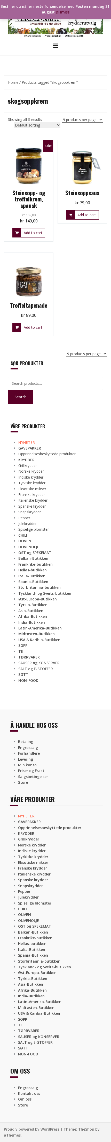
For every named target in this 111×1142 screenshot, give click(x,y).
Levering (25, 759)
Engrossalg (28, 747)
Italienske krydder (32, 500)
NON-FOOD (28, 680)
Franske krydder (31, 494)
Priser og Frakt (31, 770)
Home (13, 82)
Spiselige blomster (33, 529)
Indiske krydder (30, 477)
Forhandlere (29, 753)
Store (23, 782)
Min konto (27, 764)
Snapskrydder (29, 511)
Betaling (25, 741)
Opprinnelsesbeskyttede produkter (47, 453)
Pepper (24, 517)
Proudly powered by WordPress (31, 1129)
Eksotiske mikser (32, 488)
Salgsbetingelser (33, 776)
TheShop (86, 1129)
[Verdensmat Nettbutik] (55, 20)
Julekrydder (27, 523)
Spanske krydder (32, 506)
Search (20, 396)
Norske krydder (31, 471)
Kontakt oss (29, 1093)
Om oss (24, 1099)
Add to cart (33, 232)
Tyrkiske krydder (31, 482)
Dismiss (62, 12)
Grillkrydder (27, 465)
